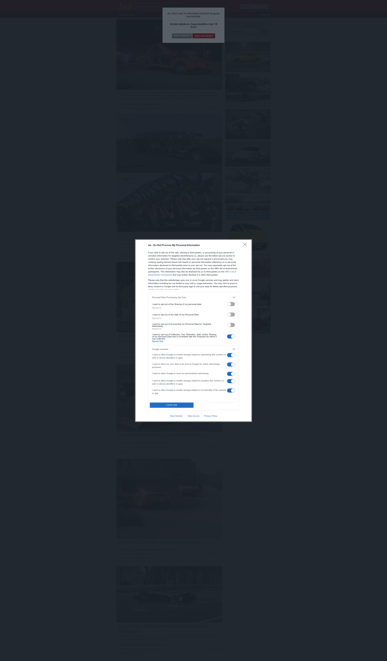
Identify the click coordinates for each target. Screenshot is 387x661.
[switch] (231, 304)
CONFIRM (171, 405)
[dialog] (193, 331)
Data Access (193, 416)
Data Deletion (176, 416)
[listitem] (193, 297)
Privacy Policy (210, 416)
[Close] (246, 245)
